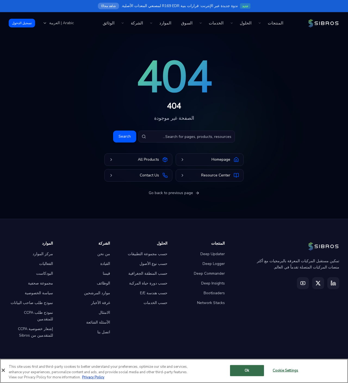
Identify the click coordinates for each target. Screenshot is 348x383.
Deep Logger (214, 263)
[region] (174, 371)
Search (125, 136)
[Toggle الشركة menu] (122, 23)
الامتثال (104, 312)
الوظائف (103, 283)
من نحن (103, 254)
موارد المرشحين (97, 293)
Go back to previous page (171, 192)
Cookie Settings (285, 370)
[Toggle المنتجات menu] (259, 23)
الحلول (245, 23)
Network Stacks (211, 302)
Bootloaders (214, 293)
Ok (247, 370)
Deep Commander (209, 273)
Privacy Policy (93, 377)
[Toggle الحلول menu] (231, 23)
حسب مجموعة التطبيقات (147, 254)
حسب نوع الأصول (153, 263)
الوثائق (108, 23)
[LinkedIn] (333, 283)
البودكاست (44, 273)
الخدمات (216, 23)
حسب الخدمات (155, 302)
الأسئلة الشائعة (98, 322)
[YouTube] (303, 283)
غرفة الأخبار (100, 302)
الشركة (137, 23)
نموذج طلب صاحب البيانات (32, 302)
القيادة (105, 263)
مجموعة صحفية (40, 283)
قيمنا (106, 273)
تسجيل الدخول (22, 23)
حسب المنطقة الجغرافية (147, 273)
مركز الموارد (43, 254)
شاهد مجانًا (108, 6)
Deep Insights (213, 283)
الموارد (165, 23)
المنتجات (275, 23)
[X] (318, 283)
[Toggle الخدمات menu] (200, 23)
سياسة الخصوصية (39, 293)
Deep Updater (212, 254)
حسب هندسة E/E (153, 293)
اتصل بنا (103, 332)
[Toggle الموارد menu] (151, 23)
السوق (186, 23)
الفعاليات (46, 263)
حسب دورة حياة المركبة (148, 283)
